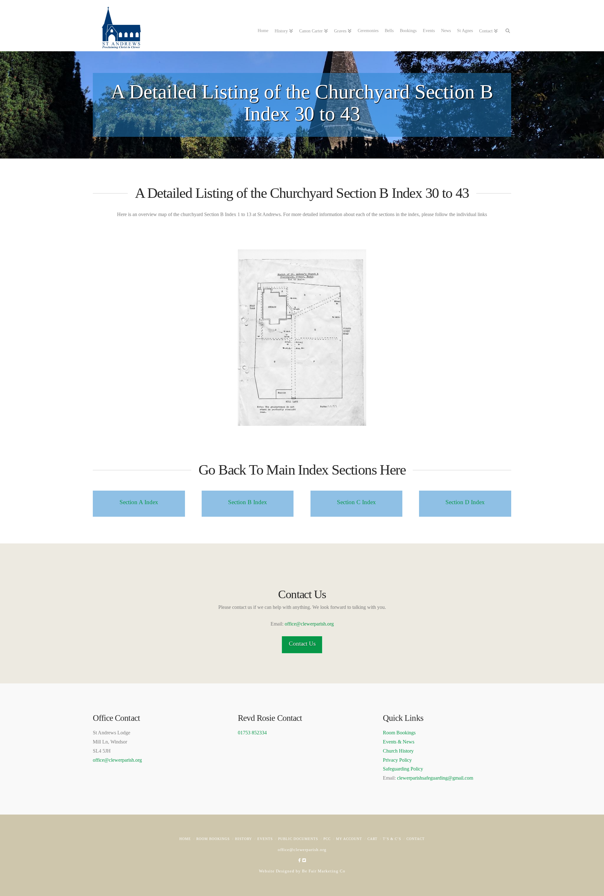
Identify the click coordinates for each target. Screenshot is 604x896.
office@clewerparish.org (309, 623)
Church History (398, 751)
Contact (415, 839)
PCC (327, 839)
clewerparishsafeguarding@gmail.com (435, 778)
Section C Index (356, 502)
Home (185, 839)
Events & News (398, 741)
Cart (372, 839)
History (243, 839)
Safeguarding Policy (403, 768)
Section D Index (465, 502)
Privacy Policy (397, 760)
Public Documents (298, 839)
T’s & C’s (392, 839)
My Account (349, 839)
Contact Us (302, 643)
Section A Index (139, 502)
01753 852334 (252, 732)
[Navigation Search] (506, 30)
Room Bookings (399, 732)
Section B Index (247, 502)
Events (265, 839)
